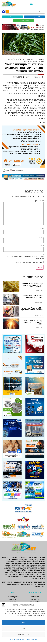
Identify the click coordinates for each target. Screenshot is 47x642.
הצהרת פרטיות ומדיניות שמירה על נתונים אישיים (23, 639)
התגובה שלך (39, 201)
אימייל (41, 237)
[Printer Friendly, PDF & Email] (13, 170)
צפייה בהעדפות (23, 634)
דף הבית (41, 59)
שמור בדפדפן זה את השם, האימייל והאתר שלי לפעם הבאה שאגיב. (25, 257)
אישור (23, 622)
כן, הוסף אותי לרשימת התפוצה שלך (29, 262)
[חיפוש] (7, 11)
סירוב (23, 628)
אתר (42, 246)
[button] (3, 605)
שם (42, 228)
